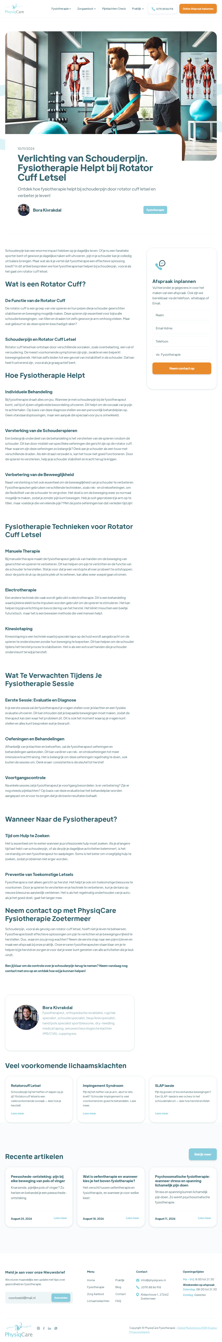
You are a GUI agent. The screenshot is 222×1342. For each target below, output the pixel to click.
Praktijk (119, 1280)
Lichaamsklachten (98, 1301)
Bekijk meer (202, 1154)
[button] (61, 8)
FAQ (118, 1301)
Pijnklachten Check (114, 8)
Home (91, 1280)
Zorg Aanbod (95, 1294)
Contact (120, 1294)
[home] (14, 8)
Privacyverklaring (139, 1332)
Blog (118, 1287)
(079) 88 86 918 (162, 9)
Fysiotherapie (155, 210)
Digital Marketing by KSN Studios (197, 1327)
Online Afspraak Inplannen (198, 8)
